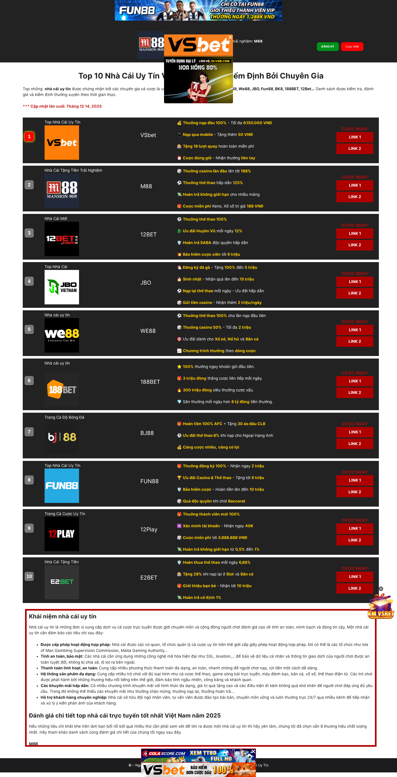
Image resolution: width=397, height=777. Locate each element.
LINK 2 (355, 148)
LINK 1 (355, 137)
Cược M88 (352, 46)
